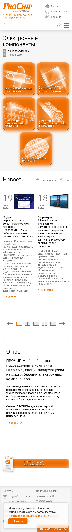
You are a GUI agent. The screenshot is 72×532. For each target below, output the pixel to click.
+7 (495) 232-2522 (19, 496)
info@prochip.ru (17, 501)
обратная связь (55, 528)
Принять (18, 521)
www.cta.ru (45, 500)
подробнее (15, 422)
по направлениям (18, 50)
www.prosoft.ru (48, 496)
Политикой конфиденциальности (28, 515)
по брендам (15, 54)
